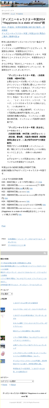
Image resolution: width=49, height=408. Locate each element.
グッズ (13, 14)
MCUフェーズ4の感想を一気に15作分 (26, 331)
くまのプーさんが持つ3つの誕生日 (25, 303)
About (13, 385)
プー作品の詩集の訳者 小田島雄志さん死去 (15, 263)
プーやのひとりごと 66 (17, 245)
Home (4, 385)
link (40, 182)
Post (3, 226)
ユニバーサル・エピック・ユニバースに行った (29, 309)
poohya (20, 14)
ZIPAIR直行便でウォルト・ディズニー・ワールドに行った (21, 285)
